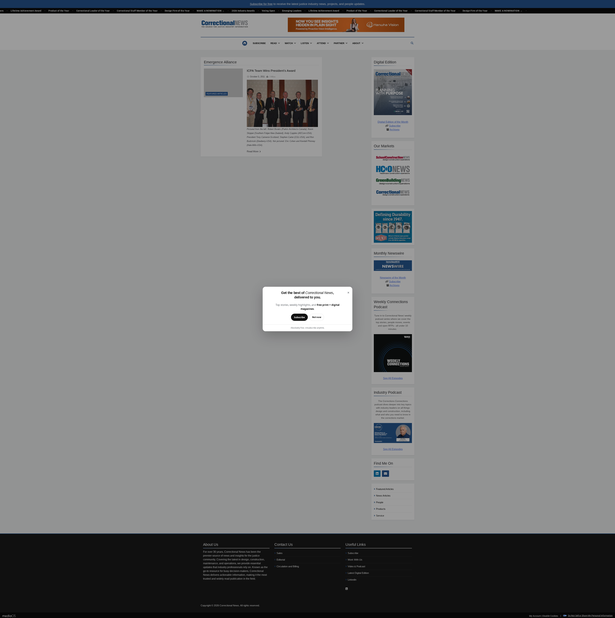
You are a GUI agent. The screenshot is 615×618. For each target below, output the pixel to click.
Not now (316, 317)
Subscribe (299, 317)
